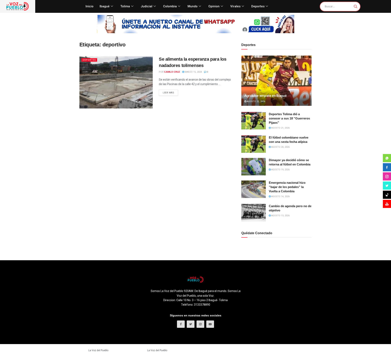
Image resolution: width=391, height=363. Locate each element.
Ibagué (105, 6)
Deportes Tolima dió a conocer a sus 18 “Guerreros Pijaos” (289, 118)
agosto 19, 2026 (280, 169)
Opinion (214, 6)
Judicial (146, 6)
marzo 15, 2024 (193, 72)
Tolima (125, 6)
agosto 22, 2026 (255, 101)
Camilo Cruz (172, 72)
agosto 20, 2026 (280, 147)
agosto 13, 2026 (280, 215)
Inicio (89, 6)
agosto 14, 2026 (280, 196)
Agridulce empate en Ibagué (265, 96)
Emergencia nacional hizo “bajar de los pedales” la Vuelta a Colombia (287, 187)
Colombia (170, 6)
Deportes (258, 6)
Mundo (193, 6)
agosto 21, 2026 (280, 128)
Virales (235, 6)
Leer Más (168, 92)
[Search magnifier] (355, 6)
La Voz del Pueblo (98, 350)
